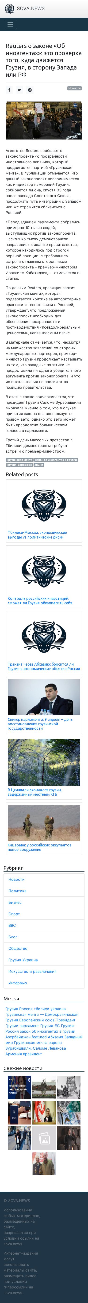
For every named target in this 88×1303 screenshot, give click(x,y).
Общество (17, 948)
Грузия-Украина (23, 960)
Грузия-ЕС (50, 1025)
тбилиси (41, 1008)
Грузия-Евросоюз (19, 464)
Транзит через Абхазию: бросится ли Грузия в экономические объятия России (44, 666)
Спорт (14, 913)
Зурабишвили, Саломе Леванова (35, 1048)
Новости (74, 88)
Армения (13, 1053)
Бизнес (15, 902)
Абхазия (55, 1037)
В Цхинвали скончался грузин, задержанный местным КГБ (35, 792)
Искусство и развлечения (32, 971)
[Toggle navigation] (10, 24)
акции (38, 464)
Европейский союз (36, 1020)
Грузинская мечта (19, 459)
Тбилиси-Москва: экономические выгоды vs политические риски (37, 534)
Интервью (17, 983)
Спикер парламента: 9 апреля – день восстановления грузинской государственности (40, 723)
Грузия (11, 1008)
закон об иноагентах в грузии (56, 459)
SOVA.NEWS (19, 1200)
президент (32, 1053)
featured (39, 1037)
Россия (26, 1008)
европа (55, 1042)
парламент (29, 1025)
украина (58, 1008)
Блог (12, 937)
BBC (12, 925)
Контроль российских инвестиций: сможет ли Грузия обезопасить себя (40, 600)
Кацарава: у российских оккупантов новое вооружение (40, 847)
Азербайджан (18, 1037)
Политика (17, 890)
